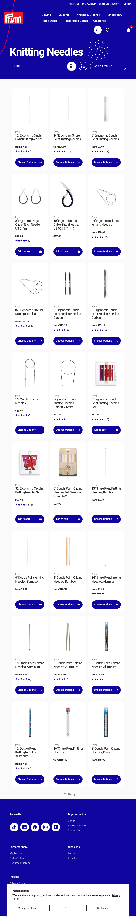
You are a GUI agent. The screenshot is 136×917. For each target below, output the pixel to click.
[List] (83, 66)
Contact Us (74, 830)
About (71, 821)
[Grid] (71, 66)
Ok (66, 908)
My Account (16, 853)
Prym (17, 131)
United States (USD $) (109, 4)
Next (70, 794)
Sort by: (97, 66)
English (127, 4)
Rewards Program (20, 862)
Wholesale (74, 4)
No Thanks (103, 908)
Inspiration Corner (78, 825)
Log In (71, 853)
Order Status (17, 858)
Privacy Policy (17, 883)
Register (72, 858)
